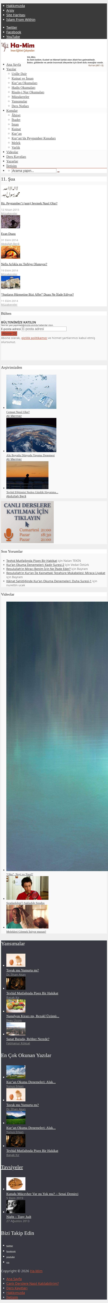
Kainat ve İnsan (22, 78)
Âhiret (16, 115)
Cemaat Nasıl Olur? (18, 412)
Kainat (16, 129)
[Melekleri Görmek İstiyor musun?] (27, 927)
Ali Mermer (14, 416)
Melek (16, 143)
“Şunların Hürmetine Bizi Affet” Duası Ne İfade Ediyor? (37, 294)
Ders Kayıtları (16, 157)
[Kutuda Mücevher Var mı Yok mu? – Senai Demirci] (15, 1189)
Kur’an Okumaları (24, 83)
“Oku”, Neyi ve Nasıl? (19, 874)
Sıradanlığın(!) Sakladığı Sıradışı (25, 903)
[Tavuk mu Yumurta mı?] (15, 965)
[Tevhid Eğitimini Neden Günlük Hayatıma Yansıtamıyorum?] (27, 488)
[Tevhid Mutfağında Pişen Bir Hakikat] (15, 988)
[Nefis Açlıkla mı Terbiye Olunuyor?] (10, 257)
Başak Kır (12, 997)
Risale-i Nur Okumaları (28, 92)
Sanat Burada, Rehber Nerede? (27, 1039)
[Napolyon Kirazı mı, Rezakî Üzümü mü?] (15, 1011)
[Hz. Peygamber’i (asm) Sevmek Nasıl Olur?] (10, 196)
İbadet (16, 120)
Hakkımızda (15, 5)
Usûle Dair (19, 74)
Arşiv (10, 10)
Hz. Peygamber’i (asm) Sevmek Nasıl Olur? (29, 203)
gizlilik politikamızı (34, 338)
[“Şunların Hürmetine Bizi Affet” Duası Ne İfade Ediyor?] (10, 288)
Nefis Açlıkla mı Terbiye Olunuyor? (24, 264)
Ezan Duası (8, 233)
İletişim (11, 166)
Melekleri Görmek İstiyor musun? (26, 931)
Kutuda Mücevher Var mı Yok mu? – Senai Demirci (42, 1194)
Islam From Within (20, 19)
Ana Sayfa (13, 64)
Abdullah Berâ (10, 244)
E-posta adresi (11, 329)
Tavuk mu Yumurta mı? (22, 970)
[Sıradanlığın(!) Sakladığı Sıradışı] (27, 899)
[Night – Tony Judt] (15, 1212)
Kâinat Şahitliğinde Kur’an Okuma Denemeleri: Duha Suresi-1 (49, 581)
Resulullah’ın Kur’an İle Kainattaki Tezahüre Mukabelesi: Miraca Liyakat (55, 573)
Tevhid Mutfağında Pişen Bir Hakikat (31, 561)
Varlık (16, 147)
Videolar (12, 152)
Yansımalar (19, 101)
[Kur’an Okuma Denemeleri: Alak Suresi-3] (15, 1123)
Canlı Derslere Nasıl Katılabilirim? (32, 1283)
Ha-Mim (36, 1271)
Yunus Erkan (15, 1086)
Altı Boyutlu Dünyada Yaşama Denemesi (30, 455)
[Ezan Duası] (10, 227)
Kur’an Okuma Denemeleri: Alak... (31, 1082)
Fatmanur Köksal (18, 1043)
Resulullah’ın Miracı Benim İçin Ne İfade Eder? (38, 569)
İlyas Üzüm (14, 1020)
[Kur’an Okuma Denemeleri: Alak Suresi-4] (15, 1077)
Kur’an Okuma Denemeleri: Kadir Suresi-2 (35, 565)
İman (15, 124)
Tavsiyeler (12, 1167)
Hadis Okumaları (23, 87)
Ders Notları (20, 106)
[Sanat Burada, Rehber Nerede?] (15, 1034)
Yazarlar (12, 161)
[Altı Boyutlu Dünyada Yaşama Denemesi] (31, 451)
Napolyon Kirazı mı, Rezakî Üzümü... (32, 1016)
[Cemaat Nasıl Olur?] (31, 408)
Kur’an (17, 134)
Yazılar (11, 69)
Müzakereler (20, 97)
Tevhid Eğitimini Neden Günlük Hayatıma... (32, 492)
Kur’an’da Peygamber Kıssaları (34, 138)
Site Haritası (15, 15)
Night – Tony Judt (18, 1217)
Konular (12, 111)
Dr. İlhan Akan (16, 974)
